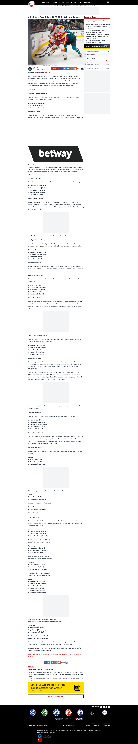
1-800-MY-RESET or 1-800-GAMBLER (63, 730)
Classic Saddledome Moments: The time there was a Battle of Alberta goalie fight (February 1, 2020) (97, 36)
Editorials (54, 2)
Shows (61, 2)
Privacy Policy (88, 726)
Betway (47, 73)
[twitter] (64, 68)
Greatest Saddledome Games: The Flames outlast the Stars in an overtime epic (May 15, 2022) (98, 26)
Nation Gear (88, 2)
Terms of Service (96, 726)
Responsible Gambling (107, 726)
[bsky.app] (68, 68)
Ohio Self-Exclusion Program (46, 732)
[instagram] (104, 707)
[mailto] (71, 68)
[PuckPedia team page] (82, 68)
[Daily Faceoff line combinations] (78, 68)
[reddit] (75, 68)
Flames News (43, 2)
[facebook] (61, 68)
